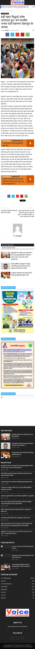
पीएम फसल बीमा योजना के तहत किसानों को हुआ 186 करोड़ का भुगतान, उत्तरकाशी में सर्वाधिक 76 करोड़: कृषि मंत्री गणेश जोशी (26, 213)
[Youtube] (22, 638)
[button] (32, 2)
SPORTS (3, 592)
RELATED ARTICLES (8, 245)
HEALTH (3, 581)
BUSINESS (4, 589)
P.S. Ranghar (6, 30)
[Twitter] (17, 638)
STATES (3, 595)
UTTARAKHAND (4, 13)
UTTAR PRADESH (6, 584)
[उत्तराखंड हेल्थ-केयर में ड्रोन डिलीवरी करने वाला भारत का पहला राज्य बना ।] (5, 558)
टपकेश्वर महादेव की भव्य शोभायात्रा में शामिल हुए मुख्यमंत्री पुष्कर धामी (16, 481)
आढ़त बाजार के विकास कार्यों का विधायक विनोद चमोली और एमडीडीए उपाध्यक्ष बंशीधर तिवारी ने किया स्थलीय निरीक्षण (16, 502)
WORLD (3, 598)
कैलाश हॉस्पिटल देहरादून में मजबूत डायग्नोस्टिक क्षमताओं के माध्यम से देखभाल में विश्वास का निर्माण (20, 266)
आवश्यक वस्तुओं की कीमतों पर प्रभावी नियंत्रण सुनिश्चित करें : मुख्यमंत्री (17, 496)
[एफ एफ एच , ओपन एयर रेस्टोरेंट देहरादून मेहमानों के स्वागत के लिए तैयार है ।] (5, 548)
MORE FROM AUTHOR (8, 248)
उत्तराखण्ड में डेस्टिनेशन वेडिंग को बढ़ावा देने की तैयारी (9, 211)
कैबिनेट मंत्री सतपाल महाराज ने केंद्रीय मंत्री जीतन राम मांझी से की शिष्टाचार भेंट (16, 510)
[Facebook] (12, 638)
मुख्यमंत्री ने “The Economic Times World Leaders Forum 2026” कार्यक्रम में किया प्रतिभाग (16, 532)
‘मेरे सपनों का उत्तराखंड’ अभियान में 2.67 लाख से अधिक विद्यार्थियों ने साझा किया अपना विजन (16, 488)
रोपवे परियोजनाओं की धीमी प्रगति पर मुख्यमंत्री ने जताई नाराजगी (15, 518)
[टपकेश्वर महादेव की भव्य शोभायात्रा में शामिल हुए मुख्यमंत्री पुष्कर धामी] (5, 275)
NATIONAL (4, 586)
